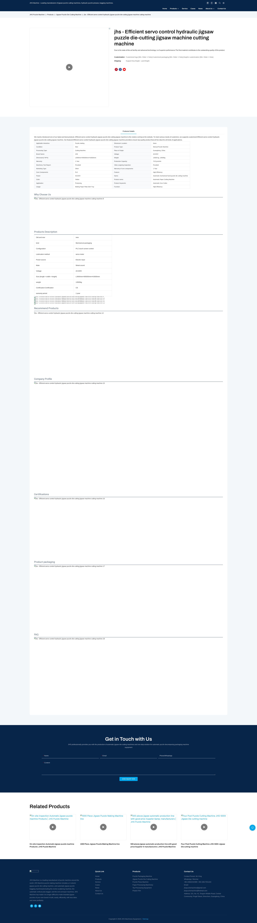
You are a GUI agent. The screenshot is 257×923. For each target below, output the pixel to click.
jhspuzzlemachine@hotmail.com (195, 891)
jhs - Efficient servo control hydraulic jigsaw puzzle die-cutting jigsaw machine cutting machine (117, 14)
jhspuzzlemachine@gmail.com (195, 888)
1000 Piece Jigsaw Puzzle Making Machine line (100, 844)
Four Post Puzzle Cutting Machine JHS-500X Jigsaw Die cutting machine (203, 845)
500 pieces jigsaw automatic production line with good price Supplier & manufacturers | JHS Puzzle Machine (154, 845)
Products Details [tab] (128, 131)
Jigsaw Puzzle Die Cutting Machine (68, 14)
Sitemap (145, 919)
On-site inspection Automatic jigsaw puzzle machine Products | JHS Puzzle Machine (52, 845)
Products (50, 14)
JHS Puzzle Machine (37, 14)
